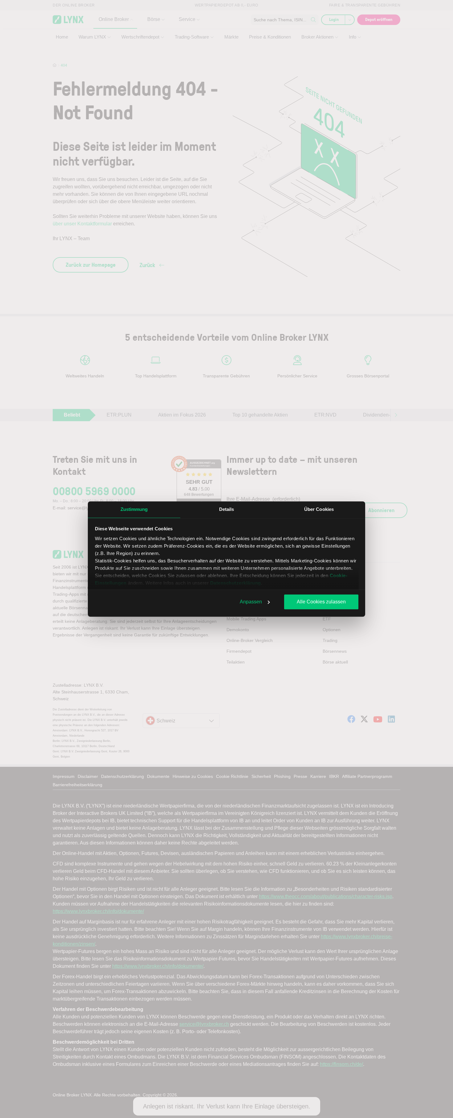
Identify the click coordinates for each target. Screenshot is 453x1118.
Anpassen (251, 601)
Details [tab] (226, 509)
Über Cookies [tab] (319, 509)
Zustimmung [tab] (134, 509)
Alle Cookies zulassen (321, 601)
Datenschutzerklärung (235, 583)
